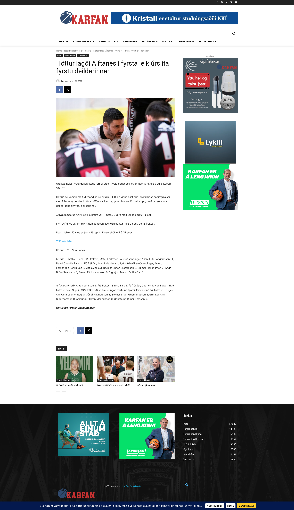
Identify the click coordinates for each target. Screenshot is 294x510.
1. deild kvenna (63, 380)
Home (59, 50)
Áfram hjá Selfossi (146, 385)
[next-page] (64, 393)
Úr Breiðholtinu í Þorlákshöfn (70, 385)
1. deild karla (85, 50)
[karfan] (58, 81)
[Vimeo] (231, 2)
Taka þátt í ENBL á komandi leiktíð (113, 385)
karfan (64, 81)
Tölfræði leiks (64, 241)
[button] (234, 33)
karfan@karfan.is (131, 486)
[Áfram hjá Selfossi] (156, 369)
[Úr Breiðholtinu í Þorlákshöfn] (74, 369)
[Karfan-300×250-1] (210, 187)
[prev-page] (58, 393)
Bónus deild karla (105, 380)
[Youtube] (236, 2)
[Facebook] (217, 2)
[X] (226, 2)
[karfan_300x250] (83, 434)
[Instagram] (222, 2)
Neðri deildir (70, 50)
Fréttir (59, 55)
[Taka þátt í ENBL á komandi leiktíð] (115, 369)
